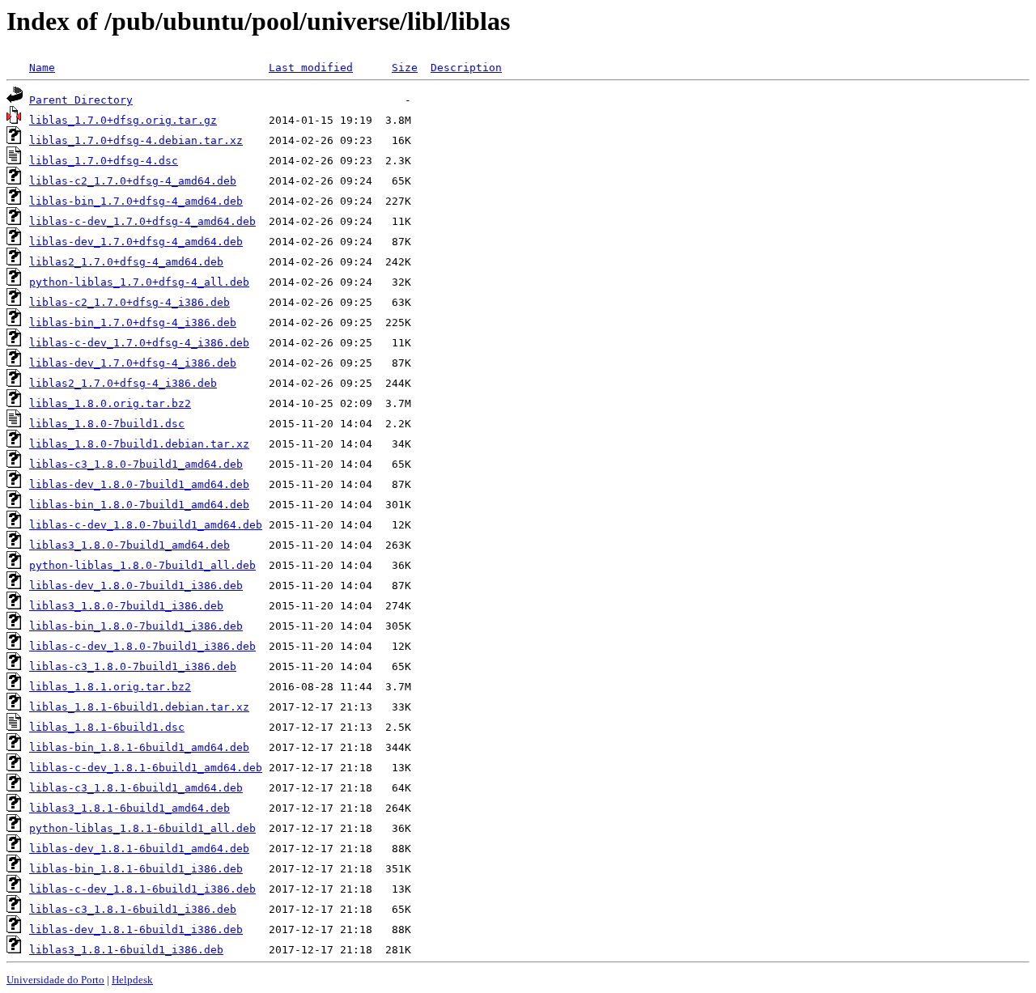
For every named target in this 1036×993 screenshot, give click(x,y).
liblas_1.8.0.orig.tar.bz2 (110, 403)
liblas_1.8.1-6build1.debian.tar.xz (139, 707)
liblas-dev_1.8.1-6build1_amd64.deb (139, 848)
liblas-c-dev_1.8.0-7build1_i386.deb (142, 646)
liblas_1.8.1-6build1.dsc (107, 727)
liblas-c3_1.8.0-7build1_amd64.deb (136, 464)
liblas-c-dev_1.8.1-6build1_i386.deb (142, 889)
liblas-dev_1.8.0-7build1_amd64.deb (139, 484)
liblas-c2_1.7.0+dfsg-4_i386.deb (129, 302)
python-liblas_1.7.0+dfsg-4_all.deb (139, 282)
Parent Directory (81, 100)
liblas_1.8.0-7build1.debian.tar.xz (139, 444)
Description (466, 68)
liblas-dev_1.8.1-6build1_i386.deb (136, 929)
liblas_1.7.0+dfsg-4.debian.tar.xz (136, 140)
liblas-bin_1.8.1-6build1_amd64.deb (139, 747)
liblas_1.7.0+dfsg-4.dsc (103, 161)
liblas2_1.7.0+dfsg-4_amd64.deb (126, 262)
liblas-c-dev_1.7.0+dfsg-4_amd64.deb (142, 221)
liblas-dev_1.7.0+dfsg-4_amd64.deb (136, 242)
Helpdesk (132, 980)
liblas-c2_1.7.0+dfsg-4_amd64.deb (132, 181)
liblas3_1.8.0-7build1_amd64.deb (129, 545)
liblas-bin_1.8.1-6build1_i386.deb (136, 869)
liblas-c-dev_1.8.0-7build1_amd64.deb (145, 525)
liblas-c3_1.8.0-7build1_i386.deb (132, 666)
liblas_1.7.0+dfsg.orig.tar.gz (123, 120)
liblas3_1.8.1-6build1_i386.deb (126, 950)
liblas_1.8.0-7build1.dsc (107, 424)
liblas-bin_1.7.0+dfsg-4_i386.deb (132, 322)
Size (405, 68)
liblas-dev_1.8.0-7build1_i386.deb (136, 585)
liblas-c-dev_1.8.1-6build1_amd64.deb (145, 768)
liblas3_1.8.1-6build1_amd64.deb (129, 808)
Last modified (311, 68)
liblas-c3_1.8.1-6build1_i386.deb (132, 909)
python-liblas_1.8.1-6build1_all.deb (142, 828)
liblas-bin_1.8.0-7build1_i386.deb (136, 626)
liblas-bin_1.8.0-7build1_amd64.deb (139, 505)
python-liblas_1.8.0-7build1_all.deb (142, 565)
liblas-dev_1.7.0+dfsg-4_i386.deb (132, 363)
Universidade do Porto (55, 980)
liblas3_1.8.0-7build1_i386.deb (126, 606)
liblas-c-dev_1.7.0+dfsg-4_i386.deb (139, 343)
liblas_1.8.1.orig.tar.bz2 (110, 687)
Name (42, 68)
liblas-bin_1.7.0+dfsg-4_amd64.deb (136, 201)
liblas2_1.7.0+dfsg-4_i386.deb (123, 383)
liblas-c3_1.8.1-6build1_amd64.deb (136, 788)
